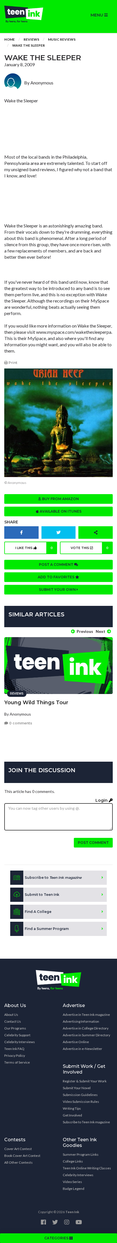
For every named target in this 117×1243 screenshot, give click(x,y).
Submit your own (58, 589)
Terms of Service (17, 1062)
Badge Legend (73, 1188)
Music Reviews (62, 39)
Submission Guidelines (80, 1095)
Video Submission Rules (81, 1101)
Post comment (93, 842)
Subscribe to (53, 877)
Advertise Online (76, 1042)
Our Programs (15, 1028)
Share (11, 522)
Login (102, 800)
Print (12, 363)
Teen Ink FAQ (14, 1049)
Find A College (38, 912)
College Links (73, 1161)
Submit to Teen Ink (42, 894)
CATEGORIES (56, 1238)
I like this (34, 548)
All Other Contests (18, 1162)
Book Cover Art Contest (22, 1155)
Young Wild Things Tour (36, 702)
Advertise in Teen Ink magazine (86, 1014)
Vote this (90, 548)
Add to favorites (56, 577)
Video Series (72, 1182)
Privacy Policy (14, 1055)
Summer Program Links (81, 1154)
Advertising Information (81, 1021)
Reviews (31, 39)
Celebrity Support (17, 1035)
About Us (11, 1014)
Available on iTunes (60, 511)
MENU (97, 15)
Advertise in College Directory (85, 1028)
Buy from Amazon (60, 499)
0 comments (20, 723)
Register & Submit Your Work (84, 1081)
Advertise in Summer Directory (86, 1035)
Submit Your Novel (77, 1088)
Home (9, 39)
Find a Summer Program (47, 929)
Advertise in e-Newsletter (82, 1049)
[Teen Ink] (29, 14)
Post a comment (56, 564)
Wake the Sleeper (28, 45)
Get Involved (72, 1115)
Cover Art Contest (18, 1149)
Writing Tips (72, 1108)
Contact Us (12, 1021)
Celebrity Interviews (19, 1042)
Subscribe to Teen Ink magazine (86, 1122)
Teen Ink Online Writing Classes (87, 1168)
